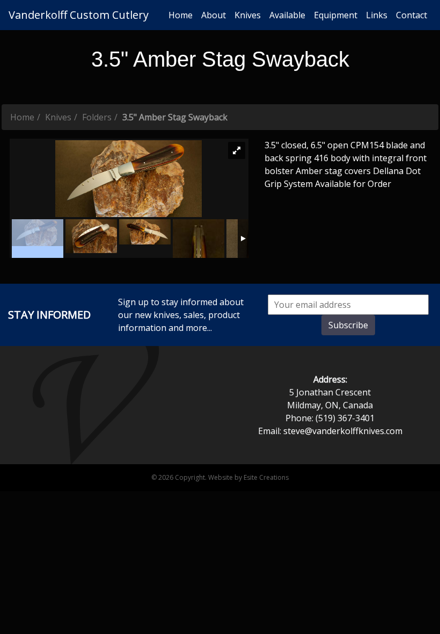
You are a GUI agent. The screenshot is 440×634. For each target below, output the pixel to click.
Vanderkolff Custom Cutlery (79, 15)
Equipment (335, 15)
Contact (411, 15)
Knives (247, 15)
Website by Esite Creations (248, 477)
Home (180, 15)
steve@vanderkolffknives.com (342, 431)
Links (376, 15)
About (213, 15)
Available (287, 15)
